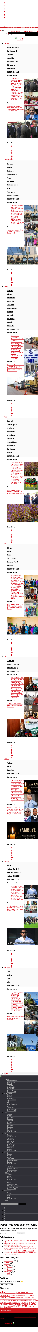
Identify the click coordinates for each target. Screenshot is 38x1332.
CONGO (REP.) (12, 1297)
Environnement (12, 308)
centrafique (22, 1295)
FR (1, 30)
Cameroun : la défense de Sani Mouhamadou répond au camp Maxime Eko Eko (17, 798)
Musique (10, 548)
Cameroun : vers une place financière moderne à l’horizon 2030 (17, 208)
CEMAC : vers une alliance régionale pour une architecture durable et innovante (17, 221)
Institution (11, 449)
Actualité (10, 661)
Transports (11, 192)
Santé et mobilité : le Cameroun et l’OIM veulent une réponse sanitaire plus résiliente (17, 694)
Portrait (10, 312)
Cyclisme (10, 428)
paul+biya (17, 1302)
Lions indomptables (21, 1300)
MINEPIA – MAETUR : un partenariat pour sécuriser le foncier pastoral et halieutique (17, 214)
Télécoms (10, 305)
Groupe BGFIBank (13, 195)
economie (10, 1299)
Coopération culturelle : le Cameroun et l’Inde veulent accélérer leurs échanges (17, 585)
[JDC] (19, 39)
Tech (9, 178)
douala (32, 1297)
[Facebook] (12, 146)
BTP (8, 188)
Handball (10, 453)
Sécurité (10, 55)
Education (10, 301)
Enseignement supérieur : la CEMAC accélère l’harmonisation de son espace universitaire (17, 354)
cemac (17, 1295)
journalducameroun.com (22, 1317)
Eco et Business (8, 159)
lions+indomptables (10, 1300)
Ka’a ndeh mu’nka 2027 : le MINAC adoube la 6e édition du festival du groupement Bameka (17, 578)
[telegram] (12, 153)
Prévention (11, 69)
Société (6, 286)
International (8, 967)
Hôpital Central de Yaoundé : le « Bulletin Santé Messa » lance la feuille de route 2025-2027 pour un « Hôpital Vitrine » (17, 686)
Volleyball (10, 439)
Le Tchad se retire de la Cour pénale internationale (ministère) (17, 995)
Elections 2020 (12, 62)
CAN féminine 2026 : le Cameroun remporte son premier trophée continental (17, 465)
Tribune (10, 763)
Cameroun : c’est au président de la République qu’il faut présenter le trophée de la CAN (17, 96)
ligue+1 (2, 1300)
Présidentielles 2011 (14, 872)
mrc (8, 1302)
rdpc (32, 1302)
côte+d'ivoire (27, 1297)
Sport (5, 417)
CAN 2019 (13, 1295)
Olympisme (11, 432)
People (6, 1200)
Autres (9, 975)
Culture (6, 543)
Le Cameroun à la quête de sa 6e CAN (17, 898)
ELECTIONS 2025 (13, 72)
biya (17, 1293)
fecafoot (30, 1299)
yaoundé (13, 1307)
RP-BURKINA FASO (19, 1304)
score (33, 1306)
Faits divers (11, 298)
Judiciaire (10, 58)
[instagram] (12, 150)
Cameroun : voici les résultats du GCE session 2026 (17, 348)
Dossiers (6, 861)
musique (11, 1302)
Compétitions (12, 442)
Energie (9, 167)
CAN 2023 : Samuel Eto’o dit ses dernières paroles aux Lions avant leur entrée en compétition (17, 889)
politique (28, 1302)
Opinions (6, 759)
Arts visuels (11, 558)
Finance (10, 164)
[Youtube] (12, 156)
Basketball (11, 445)
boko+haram (23, 1293)
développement (4, 1299)
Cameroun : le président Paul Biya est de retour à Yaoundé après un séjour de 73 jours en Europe (17, 82)
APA (8, 979)
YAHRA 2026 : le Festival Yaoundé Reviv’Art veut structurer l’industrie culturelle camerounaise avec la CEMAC (17, 593)
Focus (9, 865)
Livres (9, 555)
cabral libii (30, 1293)
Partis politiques (13, 47)
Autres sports (12, 425)
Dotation (10, 322)
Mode (9, 551)
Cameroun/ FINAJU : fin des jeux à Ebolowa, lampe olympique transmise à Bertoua (17, 481)
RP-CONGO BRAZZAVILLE (6, 1306)
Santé (5, 656)
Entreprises (11, 171)
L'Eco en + (10, 181)
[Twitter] (12, 148)
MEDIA (6, 1073)
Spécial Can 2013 (13, 869)
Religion (10, 565)
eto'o (26, 1299)
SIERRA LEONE (3, 1307)
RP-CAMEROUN (31, 1304)
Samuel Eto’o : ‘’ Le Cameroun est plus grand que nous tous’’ (17, 792)
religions (35, 1302)
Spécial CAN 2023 (13, 876)
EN (3, 30)
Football (10, 421)
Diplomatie (11, 65)
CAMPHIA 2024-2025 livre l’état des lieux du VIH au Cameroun (17, 679)
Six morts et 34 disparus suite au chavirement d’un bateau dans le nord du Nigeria (17, 1001)
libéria (34, 1299)
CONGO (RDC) (4, 1297)
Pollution (10, 326)
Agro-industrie (12, 174)
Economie (7, 1264)
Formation (10, 315)
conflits (33, 1296)
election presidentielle (19, 1299)
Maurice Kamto (34, 1300)
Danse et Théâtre (13, 562)
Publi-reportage (12, 185)
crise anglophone (19, 1297)
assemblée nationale (10, 1293)
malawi (28, 1300)
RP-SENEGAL (26, 1306)
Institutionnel (12, 51)
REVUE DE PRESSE (6, 1304)
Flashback (10, 319)
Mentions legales (6, 1310)
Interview (10, 770)
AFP (8, 972)
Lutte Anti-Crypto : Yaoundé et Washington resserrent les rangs (17, 90)
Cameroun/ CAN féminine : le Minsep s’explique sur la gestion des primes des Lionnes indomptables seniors (17, 472)
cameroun (5, 1295)
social (9, 1307)
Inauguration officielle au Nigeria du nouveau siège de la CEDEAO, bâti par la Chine (17, 1008)
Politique (6, 43)
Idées (9, 767)
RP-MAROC (17, 1306)
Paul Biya (23, 1302)
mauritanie (3, 1302)
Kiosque (10, 294)
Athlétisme (11, 435)
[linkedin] (12, 152)
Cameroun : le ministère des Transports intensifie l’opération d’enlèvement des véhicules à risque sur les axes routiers (15, 368)
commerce (27, 1295)
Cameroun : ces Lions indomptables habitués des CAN (17, 895)
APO (8, 982)
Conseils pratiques (13, 664)
